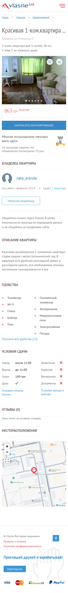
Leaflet (61, 505)
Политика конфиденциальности (23, 546)
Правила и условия (15, 541)
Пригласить (14, 569)
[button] (34, 470)
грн (15, 111)
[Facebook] (56, 538)
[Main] (18, 6)
